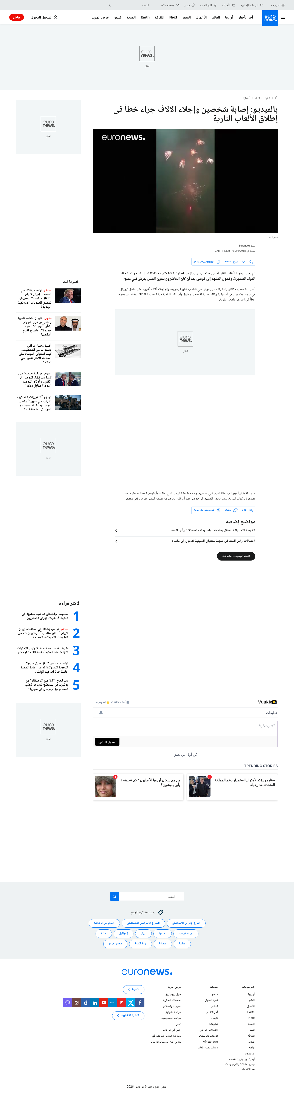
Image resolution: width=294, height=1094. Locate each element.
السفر (186, 17)
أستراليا (246, 98)
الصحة (131, 17)
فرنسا (182, 944)
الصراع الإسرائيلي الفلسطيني (143, 923)
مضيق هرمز (115, 944)
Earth (145, 17)
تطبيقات (213, 1024)
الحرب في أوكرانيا (104, 923)
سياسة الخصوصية (171, 1018)
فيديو (117, 17)
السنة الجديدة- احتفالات (236, 556)
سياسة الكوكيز (173, 1012)
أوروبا (229, 17)
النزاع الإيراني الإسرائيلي (186, 923)
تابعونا (214, 1018)
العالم (216, 17)
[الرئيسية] (276, 98)
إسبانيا (162, 933)
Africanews (210, 1042)
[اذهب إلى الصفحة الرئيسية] (270, 18)
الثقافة (159, 17)
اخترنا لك (72, 281)
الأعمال (201, 17)
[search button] (109, 5)
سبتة (104, 933)
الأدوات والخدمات (208, 1036)
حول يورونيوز (173, 994)
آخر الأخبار (245, 17)
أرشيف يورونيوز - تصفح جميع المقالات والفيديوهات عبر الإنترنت (240, 1064)
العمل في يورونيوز (171, 1030)
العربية (276, 5)
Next (173, 17)
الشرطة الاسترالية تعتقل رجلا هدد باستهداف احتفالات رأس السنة (213, 531)
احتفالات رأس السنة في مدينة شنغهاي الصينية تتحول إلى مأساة (213, 541)
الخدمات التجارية (171, 1000)
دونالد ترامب (186, 933)
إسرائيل (123, 933)
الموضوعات (248, 987)
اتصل (178, 1024)
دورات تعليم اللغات (208, 1047)
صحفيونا (250, 1053)
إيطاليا (163, 944)
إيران (143, 933)
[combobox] (131, 5)
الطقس (214, 1006)
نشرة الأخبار (211, 1000)
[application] (185, 181)
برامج (252, 1047)
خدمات (214, 987)
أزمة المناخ (141, 944)
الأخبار (268, 98)
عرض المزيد (174, 987)
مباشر (16, 17)
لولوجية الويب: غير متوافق (166, 1036)
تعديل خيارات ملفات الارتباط (165, 1042)
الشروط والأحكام (172, 1006)
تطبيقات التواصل (209, 1030)
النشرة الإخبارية (130, 1015)
